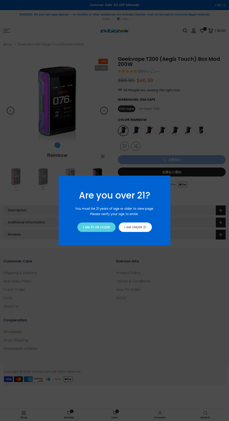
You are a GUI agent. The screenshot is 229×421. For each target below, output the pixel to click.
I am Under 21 (135, 227)
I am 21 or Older (96, 227)
